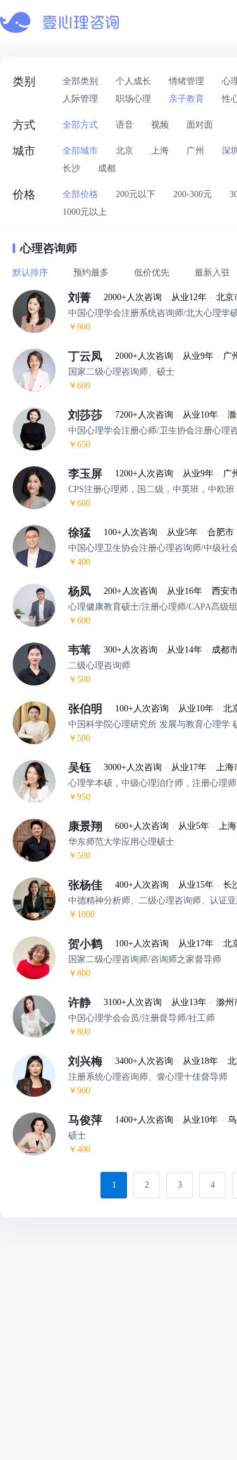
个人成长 (133, 81)
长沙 (71, 168)
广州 (195, 150)
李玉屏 (91, 474)
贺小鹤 (91, 944)
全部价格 (80, 194)
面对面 (199, 125)
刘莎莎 (91, 415)
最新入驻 (212, 272)
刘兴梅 (91, 1061)
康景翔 (91, 826)
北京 (124, 150)
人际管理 (80, 99)
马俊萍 (91, 1120)
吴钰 (86, 767)
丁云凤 (91, 356)
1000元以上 (85, 212)
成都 (107, 168)
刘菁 (86, 297)
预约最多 (91, 272)
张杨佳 (91, 885)
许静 (86, 1002)
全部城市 (80, 150)
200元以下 (135, 194)
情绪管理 (186, 81)
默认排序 (30, 272)
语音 (124, 125)
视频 (160, 125)
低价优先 (151, 272)
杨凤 (86, 591)
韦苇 (86, 650)
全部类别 (80, 81)
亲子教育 (186, 99)
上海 (160, 150)
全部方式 (80, 125)
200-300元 (192, 194)
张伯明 (91, 709)
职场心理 (133, 99)
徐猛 (86, 532)
